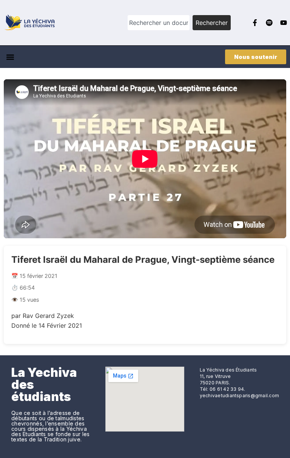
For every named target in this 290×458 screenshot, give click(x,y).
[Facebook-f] (254, 22)
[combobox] (159, 22)
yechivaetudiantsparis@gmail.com (239, 395)
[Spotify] (269, 22)
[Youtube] (283, 22)
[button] (10, 57)
